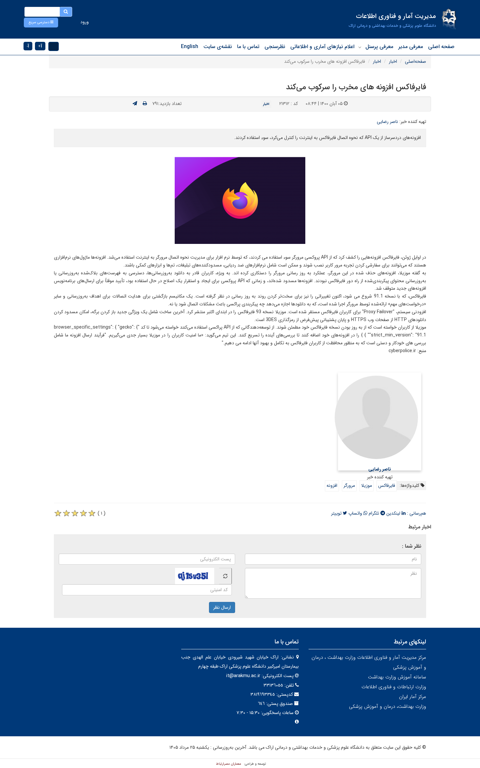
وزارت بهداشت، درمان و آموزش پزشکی (387, 706)
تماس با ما (248, 47)
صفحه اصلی (441, 47)
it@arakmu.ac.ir (243, 676)
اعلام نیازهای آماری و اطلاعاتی (322, 47)
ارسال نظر (222, 607)
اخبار (393, 61)
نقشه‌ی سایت (217, 47)
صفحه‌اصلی (415, 61)
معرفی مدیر (410, 47)
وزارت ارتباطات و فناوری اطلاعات (393, 687)
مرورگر (349, 485)
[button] (41, 22)
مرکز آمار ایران (412, 697)
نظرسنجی (274, 47)
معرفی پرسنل (379, 47)
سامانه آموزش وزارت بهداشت (397, 677)
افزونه (332, 485)
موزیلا (366, 485)
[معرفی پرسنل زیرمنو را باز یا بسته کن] (360, 47)
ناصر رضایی (387, 121)
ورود (84, 22)
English (189, 47)
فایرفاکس (386, 485)
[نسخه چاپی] (144, 103)
